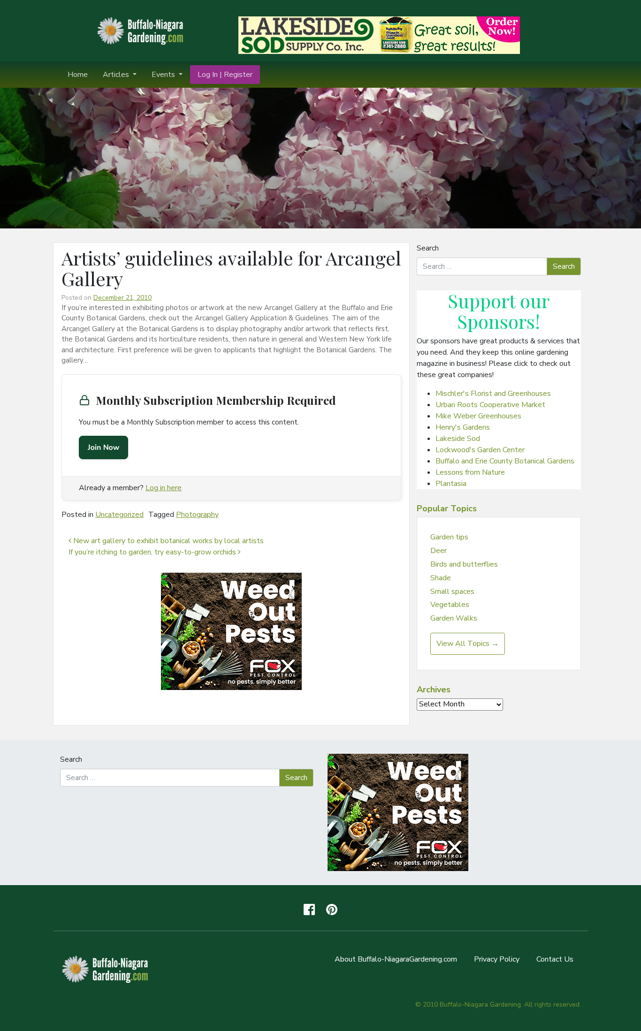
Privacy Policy (496, 959)
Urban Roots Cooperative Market (490, 405)
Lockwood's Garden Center (480, 450)
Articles (117, 74)
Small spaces (452, 591)
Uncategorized (119, 514)
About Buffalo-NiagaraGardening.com (396, 959)
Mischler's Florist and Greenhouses (493, 393)
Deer (438, 551)
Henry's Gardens (462, 427)
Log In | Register (225, 74)
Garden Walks (453, 618)
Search (428, 248)
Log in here (163, 488)
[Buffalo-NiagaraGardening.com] (142, 30)
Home (78, 74)
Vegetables (449, 604)
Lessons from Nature (470, 472)
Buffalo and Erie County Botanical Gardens (504, 461)
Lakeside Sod (457, 438)
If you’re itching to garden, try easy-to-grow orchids (153, 552)
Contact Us (554, 959)
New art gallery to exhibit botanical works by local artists (167, 541)
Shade (440, 578)
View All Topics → (467, 643)
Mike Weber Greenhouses (478, 416)
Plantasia (450, 483)
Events (164, 74)
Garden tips (449, 537)
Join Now (103, 447)
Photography (197, 514)
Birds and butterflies (464, 564)
